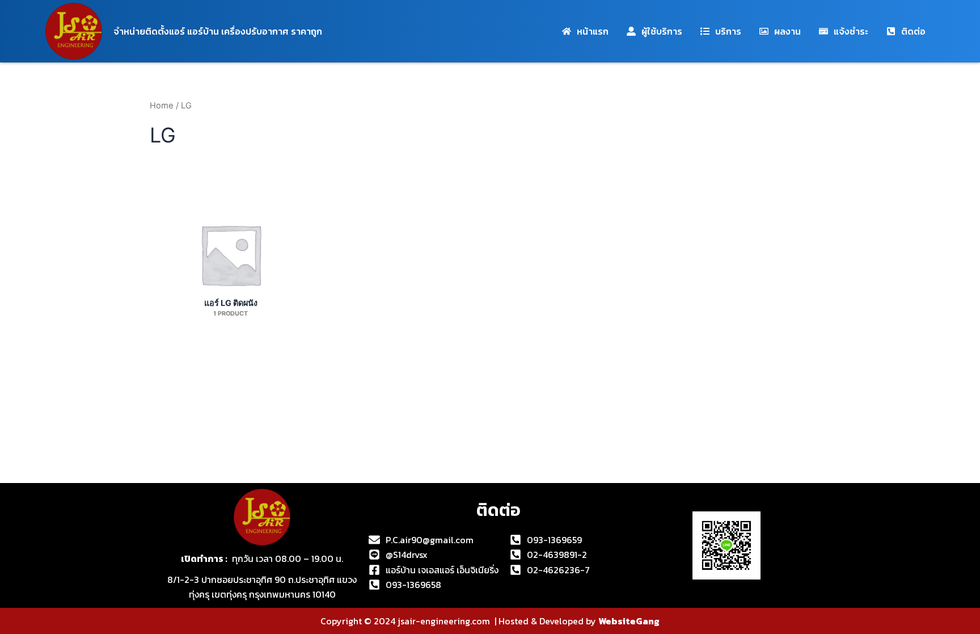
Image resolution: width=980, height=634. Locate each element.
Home (162, 105)
